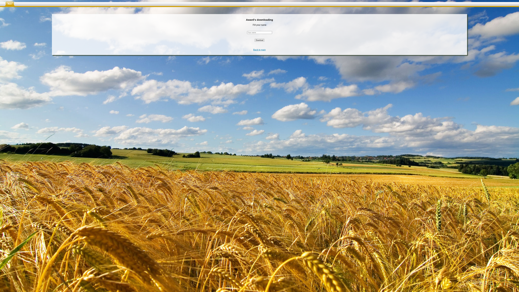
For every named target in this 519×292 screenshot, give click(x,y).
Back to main (259, 50)
